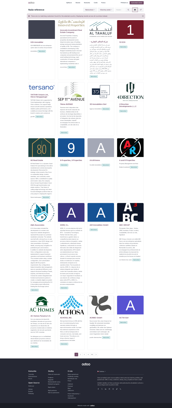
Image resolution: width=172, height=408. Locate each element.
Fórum (30, 378)
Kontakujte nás (72, 378)
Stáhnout (31, 386)
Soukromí (71, 396)
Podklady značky (73, 376)
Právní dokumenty (73, 393)
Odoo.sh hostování (54, 374)
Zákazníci (71, 390)
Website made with (83, 405)
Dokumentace (32, 376)
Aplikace (69, 2)
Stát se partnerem (53, 392)
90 (92, 354)
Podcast (70, 386)
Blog (69, 388)
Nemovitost (89, 10)
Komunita (87, 2)
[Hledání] (128, 10)
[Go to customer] (41, 29)
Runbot (30, 391)
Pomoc (103, 2)
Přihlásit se (124, 2)
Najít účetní (51, 387)
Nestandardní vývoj (54, 382)
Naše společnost (73, 374)
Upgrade (50, 379)
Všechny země (105, 10)
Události (70, 384)
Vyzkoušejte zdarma (136, 2)
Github (30, 389)
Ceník (95, 2)
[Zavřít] (143, 16)
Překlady (31, 393)
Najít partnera (52, 390)
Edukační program (53, 384)
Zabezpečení (72, 398)
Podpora (50, 377)
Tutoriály (31, 374)
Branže (78, 2)
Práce (69, 381)
